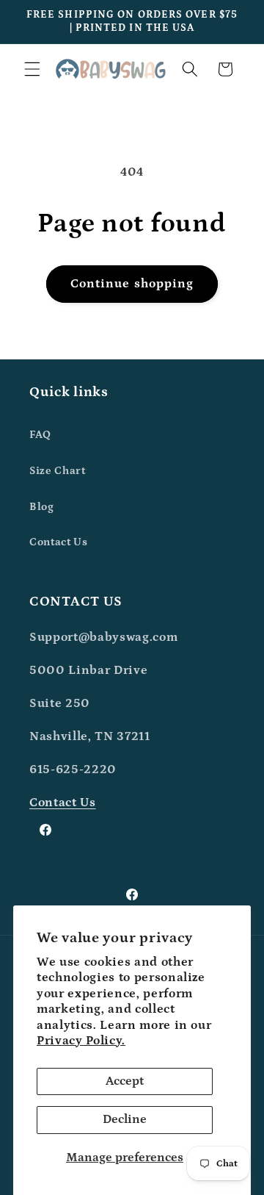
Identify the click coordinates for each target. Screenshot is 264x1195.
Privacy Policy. (81, 1040)
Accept (125, 1081)
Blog (41, 506)
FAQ (40, 434)
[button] (32, 69)
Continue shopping (132, 283)
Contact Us (58, 542)
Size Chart (57, 470)
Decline (125, 1119)
